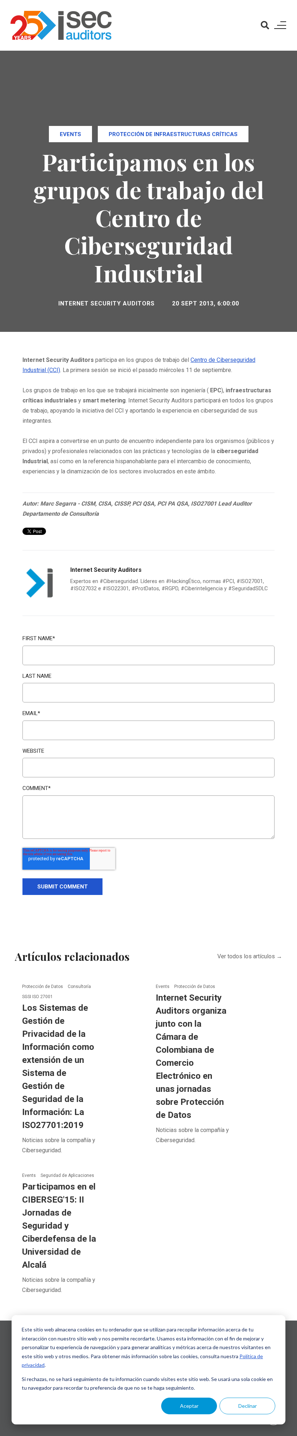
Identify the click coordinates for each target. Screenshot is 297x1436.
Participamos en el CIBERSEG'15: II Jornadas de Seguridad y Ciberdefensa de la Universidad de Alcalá (59, 1226)
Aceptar (189, 1406)
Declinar (247, 1406)
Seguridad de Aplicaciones (67, 1175)
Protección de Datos (43, 986)
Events (70, 134)
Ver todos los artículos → (249, 956)
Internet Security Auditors (106, 303)
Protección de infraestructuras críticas (173, 134)
